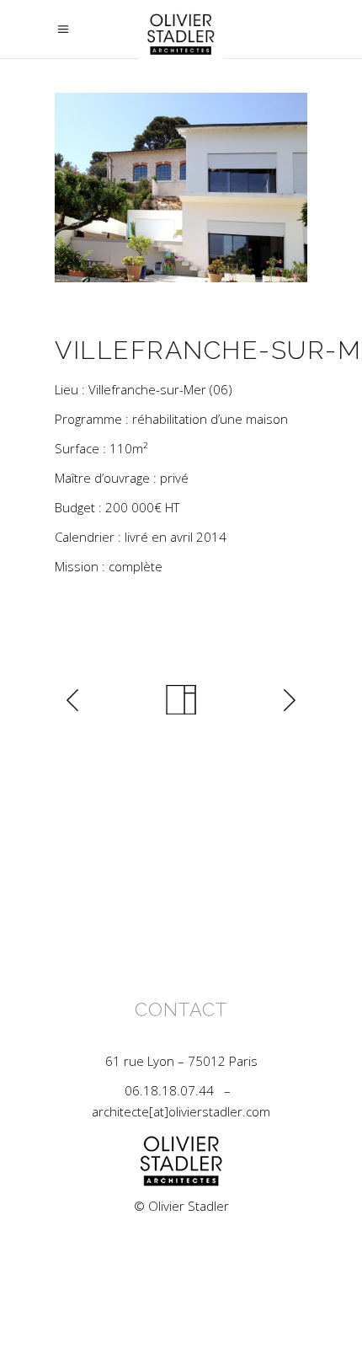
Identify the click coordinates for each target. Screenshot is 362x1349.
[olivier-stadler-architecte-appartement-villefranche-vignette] (181, 187)
